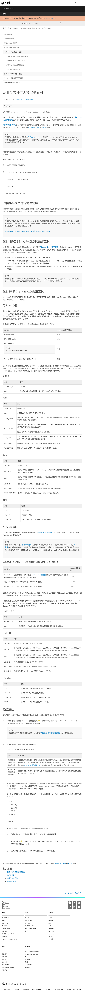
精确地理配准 (27, 545)
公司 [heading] (3, 946)
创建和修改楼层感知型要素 (16, 872)
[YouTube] (79, 907)
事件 (38, 128)
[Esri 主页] (5, 3)
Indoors (15, 28)
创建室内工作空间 (9, 125)
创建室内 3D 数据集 (45, 533)
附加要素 (31, 128)
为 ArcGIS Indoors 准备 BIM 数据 (17, 56)
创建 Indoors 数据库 (10, 43)
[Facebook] (70, 903)
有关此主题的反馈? (75, 893)
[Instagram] (74, 907)
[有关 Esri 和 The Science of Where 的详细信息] (6, 905)
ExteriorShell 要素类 (39, 575)
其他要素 (57, 864)
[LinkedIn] (79, 903)
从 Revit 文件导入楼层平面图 (15, 61)
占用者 (44, 128)
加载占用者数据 (12, 878)
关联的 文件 (34, 137)
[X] (74, 903)
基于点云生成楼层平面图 (12, 83)
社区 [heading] (26, 913)
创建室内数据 (8, 34)
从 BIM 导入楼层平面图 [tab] (13, 52)
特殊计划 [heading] (27, 946)
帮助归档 (29, 99)
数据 (9, 28)
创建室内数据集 (9, 39)
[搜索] (76, 3)
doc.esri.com (51, 18)
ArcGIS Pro (6, 8)
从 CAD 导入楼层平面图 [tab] (13, 74)
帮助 (4, 14)
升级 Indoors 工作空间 (11, 47)
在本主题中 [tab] (8, 106)
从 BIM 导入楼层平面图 (43, 28)
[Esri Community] (70, 907)
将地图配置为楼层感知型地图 (50, 733)
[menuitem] (13, 918)
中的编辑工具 (32, 765)
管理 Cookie (59, 989)
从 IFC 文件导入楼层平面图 (15, 65)
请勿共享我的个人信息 (74, 989)
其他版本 (19, 99)
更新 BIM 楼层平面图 (13, 69)
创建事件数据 (11, 875)
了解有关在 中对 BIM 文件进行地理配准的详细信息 (28, 231)
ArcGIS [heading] (4, 913)
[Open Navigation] (82, 3)
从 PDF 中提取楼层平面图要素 (14, 78)
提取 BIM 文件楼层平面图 (49, 247)
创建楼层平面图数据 (27, 28)
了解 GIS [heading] (51, 913)
